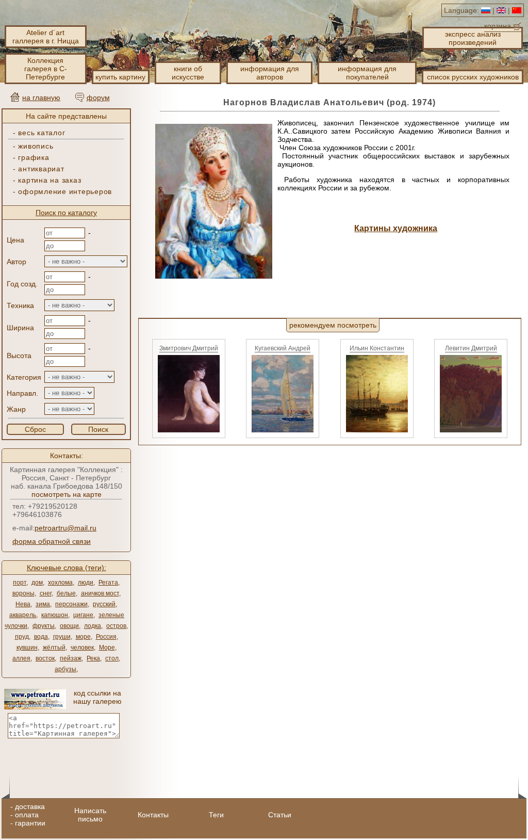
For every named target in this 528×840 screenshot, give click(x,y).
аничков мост (100, 593)
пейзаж (70, 658)
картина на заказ (49, 180)
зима (43, 604)
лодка (92, 625)
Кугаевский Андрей (282, 348)
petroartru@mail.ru (65, 528)
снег (46, 593)
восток (45, 658)
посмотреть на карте (66, 494)
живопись (35, 146)
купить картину (120, 77)
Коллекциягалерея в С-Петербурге (45, 68)
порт (19, 582)
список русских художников (473, 77)
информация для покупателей (367, 72)
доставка (30, 806)
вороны (23, 593)
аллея (21, 658)
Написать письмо (90, 814)
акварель (22, 615)
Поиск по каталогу (66, 212)
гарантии (30, 823)
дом (37, 582)
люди (85, 582)
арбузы (65, 669)
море (83, 636)
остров (116, 625)
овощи (69, 625)
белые (66, 593)
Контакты (153, 815)
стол (112, 658)
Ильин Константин (377, 348)
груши (62, 636)
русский (104, 604)
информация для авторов (269, 72)
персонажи (71, 604)
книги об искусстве (188, 72)
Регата (108, 582)
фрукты (43, 625)
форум (98, 97)
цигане (83, 615)
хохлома (60, 582)
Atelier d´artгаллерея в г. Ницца (45, 36)
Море (107, 647)
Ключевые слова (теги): (66, 567)
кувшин (27, 647)
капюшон (54, 615)
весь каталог (41, 132)
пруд (22, 636)
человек (82, 647)
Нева (22, 604)
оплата (27, 815)
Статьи (279, 815)
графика (33, 157)
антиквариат (41, 169)
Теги (216, 815)
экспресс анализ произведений (473, 38)
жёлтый (54, 647)
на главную (41, 97)
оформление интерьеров (65, 191)
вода (41, 636)
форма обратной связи (51, 541)
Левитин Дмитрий (471, 348)
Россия (106, 636)
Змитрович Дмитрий (188, 348)
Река (93, 658)
